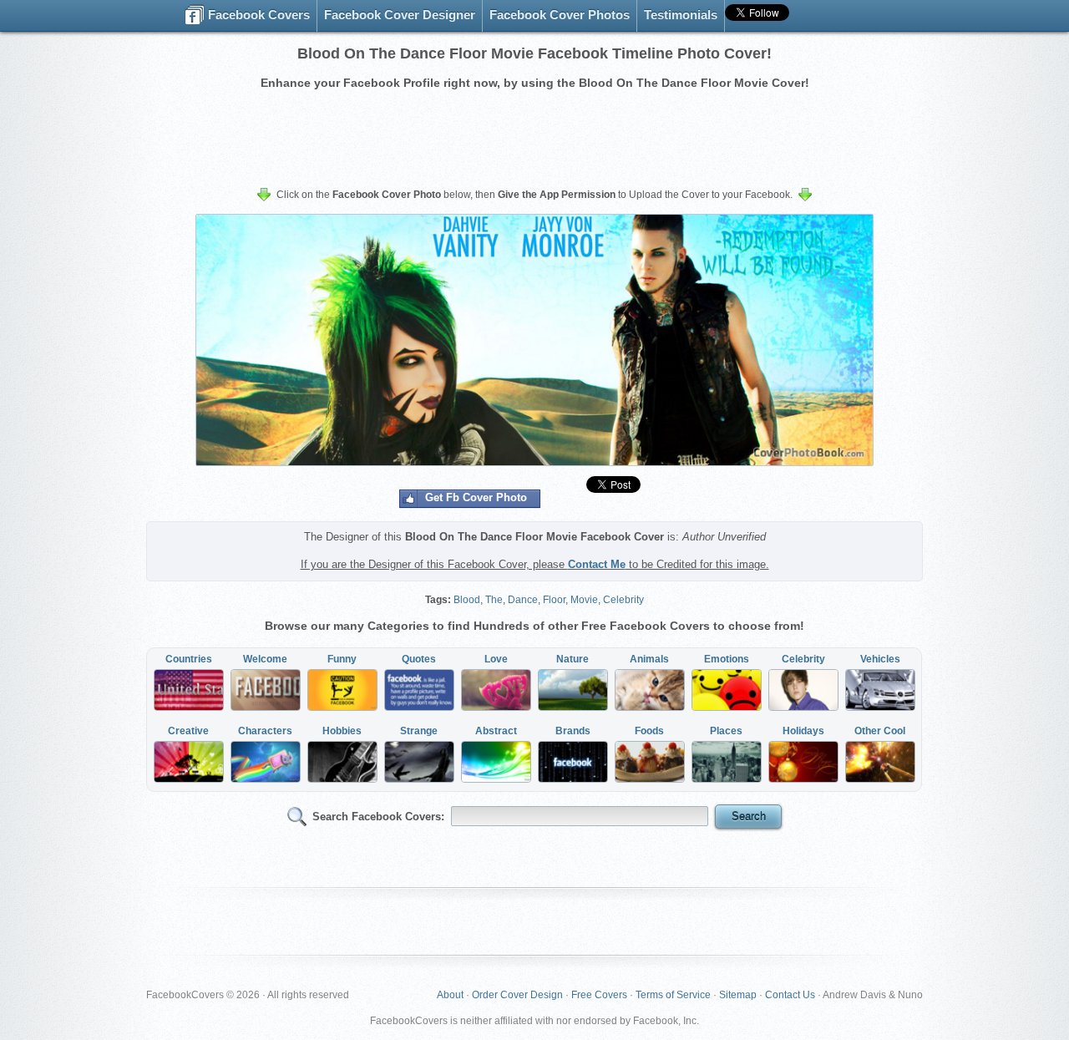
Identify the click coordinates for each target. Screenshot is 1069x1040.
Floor (554, 600)
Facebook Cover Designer (399, 15)
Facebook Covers (257, 15)
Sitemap (738, 995)
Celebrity (623, 600)
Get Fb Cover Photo (476, 497)
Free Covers (599, 995)
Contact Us (790, 995)
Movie (584, 600)
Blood (466, 600)
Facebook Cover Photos (559, 15)
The (494, 600)
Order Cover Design (517, 995)
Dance (523, 600)
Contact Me (597, 564)
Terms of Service (673, 995)
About (450, 995)
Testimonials (680, 15)
